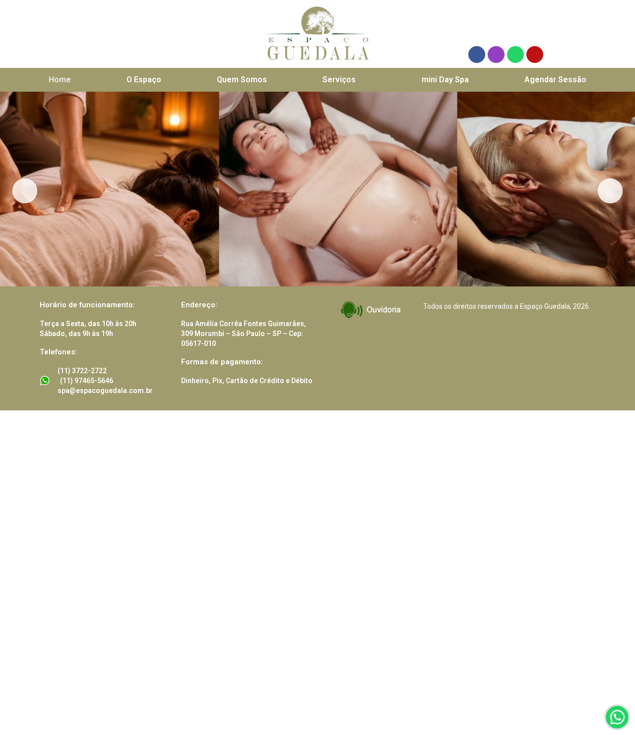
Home (60, 79)
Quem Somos (242, 79)
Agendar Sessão (555, 79)
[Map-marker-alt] (534, 54)
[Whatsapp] (515, 54)
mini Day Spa (445, 79)
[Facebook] (476, 54)
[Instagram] (496, 54)
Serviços (339, 79)
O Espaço (144, 79)
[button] (344, 80)
